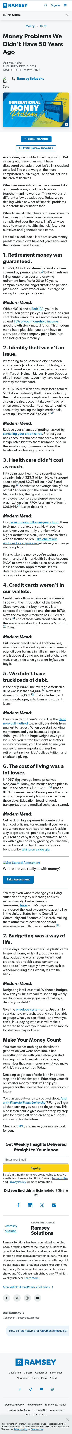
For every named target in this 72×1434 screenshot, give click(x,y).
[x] (17, 1298)
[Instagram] (52, 1389)
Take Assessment (18, 879)
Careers (28, 1372)
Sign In (55, 5)
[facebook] (6, 1298)
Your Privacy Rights (55, 1404)
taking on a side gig (36, 849)
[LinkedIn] (30, 1205)
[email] (53, 1205)
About (53, 1378)
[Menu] (65, 5)
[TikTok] (31, 1389)
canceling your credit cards (22, 434)
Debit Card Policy (14, 1404)
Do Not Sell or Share (19, 1410)
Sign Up (36, 1168)
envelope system (28, 1009)
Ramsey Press (39, 1378)
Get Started (15, 1372)
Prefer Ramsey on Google (38, 148)
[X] (41, 1205)
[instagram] (27, 1298)
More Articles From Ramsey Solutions (26, 1287)
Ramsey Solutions (30, 79)
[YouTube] (41, 1389)
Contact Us (41, 1372)
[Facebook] (18, 1205)
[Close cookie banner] (68, 1420)
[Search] (46, 5)
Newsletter (56, 1372)
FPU (21, 1126)
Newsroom (23, 1378)
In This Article (12, 15)
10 (49, 787)
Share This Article (38, 139)
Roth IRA (37, 309)
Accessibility (57, 1410)
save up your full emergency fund (35, 522)
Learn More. (31, 1278)
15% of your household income (36, 321)
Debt (43, 26)
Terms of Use (60, 1178)
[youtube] (37, 1298)
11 (58, 925)
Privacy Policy (17, 1182)
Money (30, 26)
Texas (23, 905)
